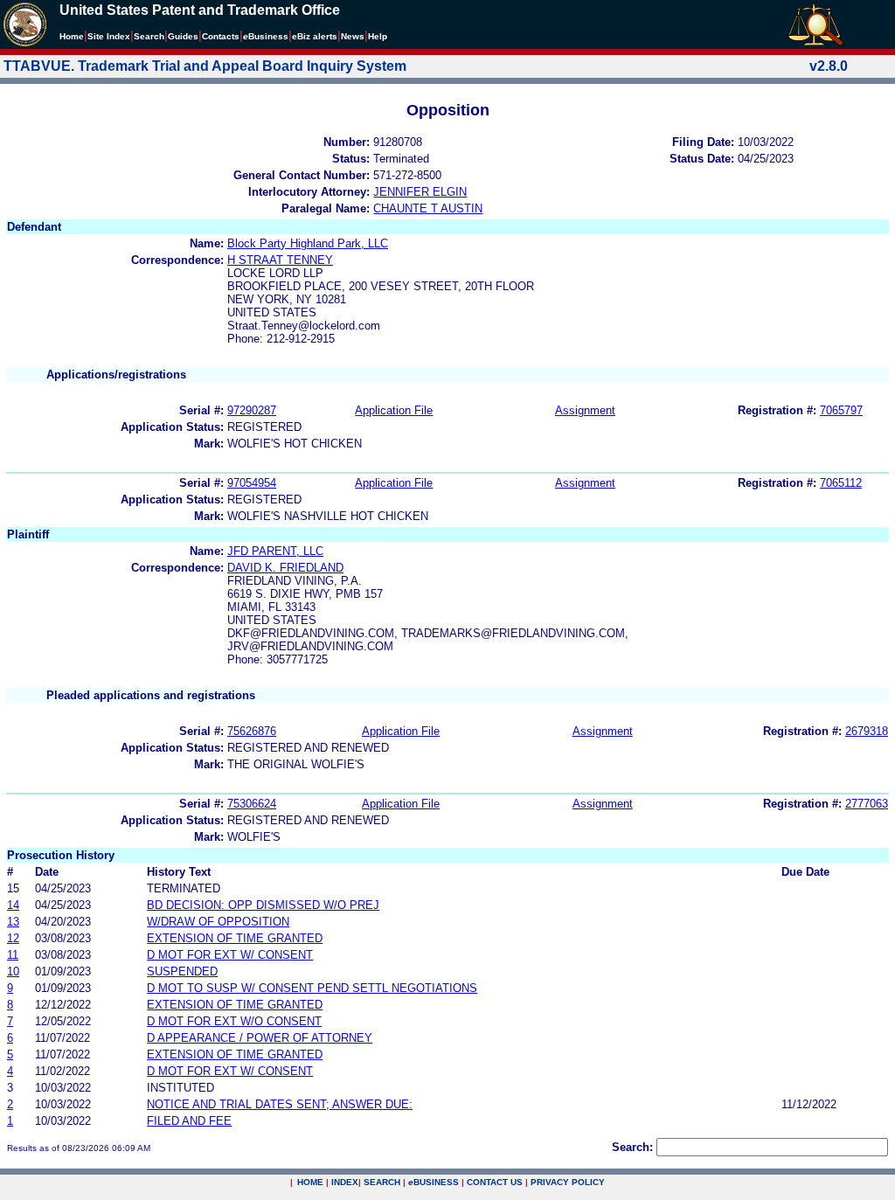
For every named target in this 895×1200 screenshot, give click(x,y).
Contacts (220, 36)
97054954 (251, 482)
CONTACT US (495, 1182)
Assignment (585, 410)
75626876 (251, 731)
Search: (632, 1147)
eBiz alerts (314, 36)
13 (13, 921)
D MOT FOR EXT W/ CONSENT (230, 954)
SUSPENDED (182, 971)
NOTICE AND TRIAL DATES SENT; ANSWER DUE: (280, 1104)
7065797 (841, 410)
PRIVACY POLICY (568, 1182)
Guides (183, 36)
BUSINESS (433, 1182)
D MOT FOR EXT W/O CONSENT (234, 1021)
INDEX (344, 1182)
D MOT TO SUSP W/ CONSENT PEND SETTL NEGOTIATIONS (312, 988)
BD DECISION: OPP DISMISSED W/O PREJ (263, 905)
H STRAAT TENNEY (280, 260)
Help (377, 36)
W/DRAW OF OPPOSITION (218, 921)
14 (13, 905)
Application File (394, 410)
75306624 (251, 803)
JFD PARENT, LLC (275, 551)
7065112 (841, 482)
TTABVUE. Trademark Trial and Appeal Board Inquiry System (204, 66)
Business (265, 36)
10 (13, 971)
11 (12, 954)
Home (71, 36)
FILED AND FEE (189, 1120)
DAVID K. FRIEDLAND (285, 567)
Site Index (108, 36)
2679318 (866, 731)
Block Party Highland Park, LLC (307, 243)
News (352, 36)
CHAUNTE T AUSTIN (427, 208)
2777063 (866, 803)
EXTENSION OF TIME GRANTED (235, 938)
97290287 (251, 410)
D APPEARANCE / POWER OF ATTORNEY (259, 1037)
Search (149, 36)
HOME (310, 1182)
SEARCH (382, 1182)
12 (13, 938)
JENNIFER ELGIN (420, 191)
